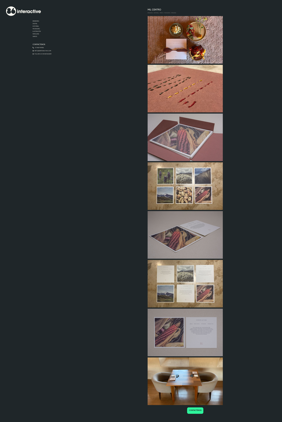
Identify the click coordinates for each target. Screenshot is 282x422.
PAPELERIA (36, 34)
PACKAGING (36, 29)
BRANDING (36, 21)
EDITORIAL (36, 26)
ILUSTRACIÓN (37, 31)
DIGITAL (35, 23)
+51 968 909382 (39, 47)
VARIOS (35, 36)
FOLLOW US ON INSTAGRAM (43, 54)
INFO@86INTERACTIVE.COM (43, 51)
